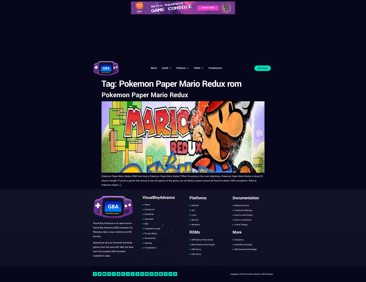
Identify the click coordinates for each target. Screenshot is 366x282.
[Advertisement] (183, 37)
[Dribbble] (137, 274)
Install (165, 68)
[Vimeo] (161, 274)
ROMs (197, 68)
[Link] (166, 274)
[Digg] (128, 274)
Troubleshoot (215, 68)
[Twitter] (100, 274)
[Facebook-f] (95, 274)
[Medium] (156, 274)
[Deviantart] (123, 274)
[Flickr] (147, 274)
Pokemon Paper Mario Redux (145, 95)
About (154, 68)
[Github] (109, 274)
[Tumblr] (133, 274)
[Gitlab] (170, 274)
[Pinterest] (119, 274)
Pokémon (181, 68)
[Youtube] (104, 274)
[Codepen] (152, 274)
